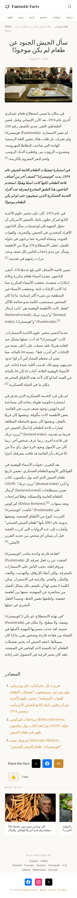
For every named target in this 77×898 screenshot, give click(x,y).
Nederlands (39, 869)
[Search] (69, 6)
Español (17, 865)
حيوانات (56, 17)
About (42, 889)
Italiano (26, 869)
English (34, 860)
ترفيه (21, 17)
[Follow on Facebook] (28, 882)
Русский (52, 869)
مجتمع (43, 17)
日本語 (44, 860)
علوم (10, 17)
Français (29, 865)
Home (8, 26)
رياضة (69, 17)
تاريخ (32, 17)
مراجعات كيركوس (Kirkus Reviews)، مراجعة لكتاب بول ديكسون (39, 725)
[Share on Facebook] (47, 763)
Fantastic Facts (29, 889)
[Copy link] (58, 763)
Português (54, 865)
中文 (64, 865)
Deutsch (41, 865)
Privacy (62, 889)
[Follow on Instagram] (38, 882)
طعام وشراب (61, 26)
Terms (51, 889)
